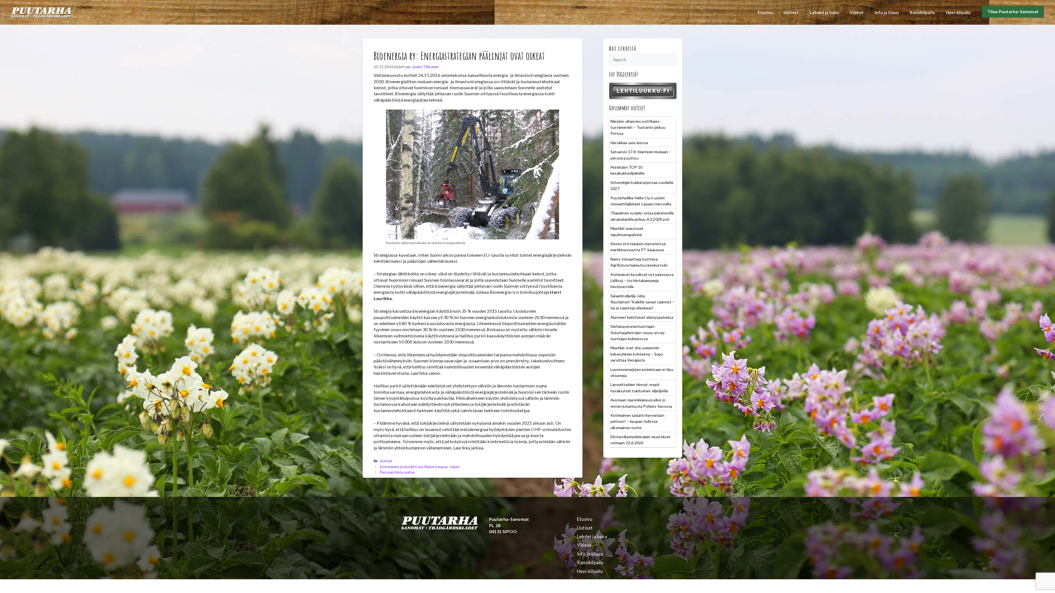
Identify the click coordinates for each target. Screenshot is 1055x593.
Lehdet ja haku (824, 12)
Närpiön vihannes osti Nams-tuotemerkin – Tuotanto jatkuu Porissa (637, 127)
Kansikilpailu (922, 12)
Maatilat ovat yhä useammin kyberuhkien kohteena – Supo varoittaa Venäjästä (636, 353)
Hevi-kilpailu (958, 12)
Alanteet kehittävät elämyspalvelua (641, 317)
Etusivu (765, 12)
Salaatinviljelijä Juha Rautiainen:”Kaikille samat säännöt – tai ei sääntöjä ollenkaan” (642, 302)
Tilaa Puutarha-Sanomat (1013, 11)
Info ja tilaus (887, 12)
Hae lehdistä (623, 48)
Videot (857, 12)
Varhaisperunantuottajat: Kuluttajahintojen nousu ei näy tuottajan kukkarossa (637, 332)
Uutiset (791, 12)
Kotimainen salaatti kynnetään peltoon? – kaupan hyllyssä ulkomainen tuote (637, 421)
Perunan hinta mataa (397, 472)
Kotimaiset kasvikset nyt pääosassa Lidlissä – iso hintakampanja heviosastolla (642, 280)
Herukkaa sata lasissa (629, 142)
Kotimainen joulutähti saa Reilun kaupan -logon (420, 467)
